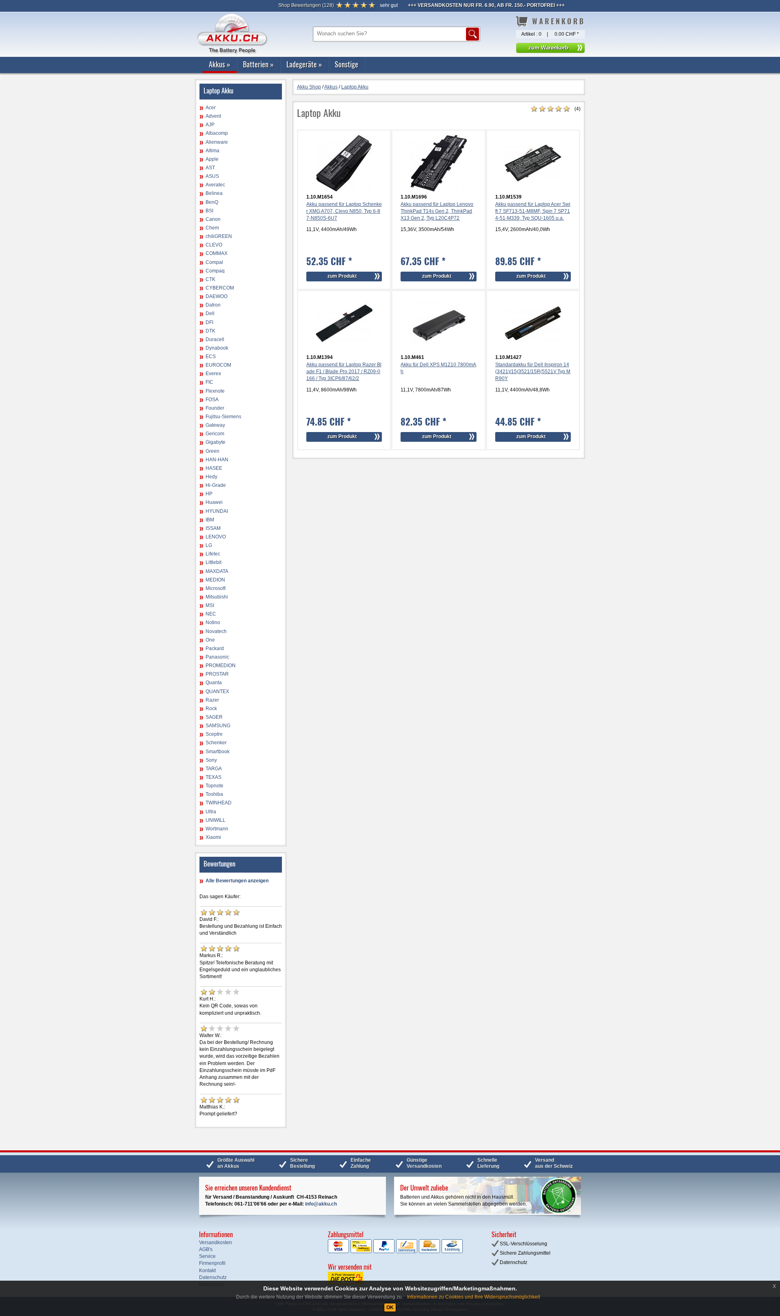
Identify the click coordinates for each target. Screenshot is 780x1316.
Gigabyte (215, 442)
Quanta (214, 682)
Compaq (215, 271)
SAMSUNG (218, 725)
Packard (215, 648)
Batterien (258, 64)
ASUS (212, 176)
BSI (209, 211)
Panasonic (217, 657)
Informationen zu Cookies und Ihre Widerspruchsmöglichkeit (473, 1297)
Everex (213, 373)
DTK (210, 331)
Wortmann (217, 829)
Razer (212, 700)
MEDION (215, 580)
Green (212, 451)
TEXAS (213, 777)
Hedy (211, 477)
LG (209, 545)
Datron (213, 305)
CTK (210, 279)
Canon (213, 219)
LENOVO (216, 537)
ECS (211, 356)
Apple (212, 159)
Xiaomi (213, 837)
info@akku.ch (321, 1204)
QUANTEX (217, 691)
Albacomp (217, 133)
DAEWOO (217, 296)
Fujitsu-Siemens (223, 416)
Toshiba (214, 794)
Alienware (217, 142)
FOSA (212, 399)
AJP (210, 124)
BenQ (212, 202)
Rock (211, 708)
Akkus (219, 64)
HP (209, 494)
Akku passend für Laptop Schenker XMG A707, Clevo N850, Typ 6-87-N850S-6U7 (344, 211)
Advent (213, 116)
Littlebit (213, 562)
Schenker (216, 743)
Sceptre (214, 734)
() (306, 5)
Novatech (216, 631)
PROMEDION (221, 665)
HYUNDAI (217, 511)
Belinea (214, 193)
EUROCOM (218, 365)
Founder (215, 408)
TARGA (214, 768)
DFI (209, 322)
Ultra (211, 812)
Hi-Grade (216, 485)
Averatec (215, 185)
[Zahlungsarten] (395, 1251)
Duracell (215, 339)
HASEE (214, 468)
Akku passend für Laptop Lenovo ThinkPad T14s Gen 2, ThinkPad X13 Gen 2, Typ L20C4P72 (437, 211)
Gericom (215, 434)
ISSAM (213, 528)
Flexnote (215, 391)
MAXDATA (217, 571)
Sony (211, 760)
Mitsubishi (217, 597)
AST (210, 168)
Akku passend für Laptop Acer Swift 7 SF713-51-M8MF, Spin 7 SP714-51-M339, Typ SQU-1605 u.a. (532, 211)
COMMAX (217, 253)
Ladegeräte (304, 64)
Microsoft (215, 588)
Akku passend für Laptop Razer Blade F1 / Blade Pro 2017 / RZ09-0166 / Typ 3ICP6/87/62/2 (343, 371)
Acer (211, 107)
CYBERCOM (220, 288)
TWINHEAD (219, 803)
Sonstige (346, 64)
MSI (210, 605)
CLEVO (214, 245)
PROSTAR (217, 674)
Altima (212, 150)
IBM (210, 520)
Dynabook (217, 348)
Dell (210, 313)
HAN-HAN (217, 459)
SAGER (214, 717)
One (210, 640)
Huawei (214, 502)
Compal (214, 262)
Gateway (215, 425)
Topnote (214, 786)
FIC (209, 382)
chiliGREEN (219, 236)
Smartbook (218, 751)
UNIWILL (215, 820)
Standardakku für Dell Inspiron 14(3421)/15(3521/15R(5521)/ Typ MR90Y (532, 371)
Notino (213, 622)
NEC (211, 614)
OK (390, 1307)
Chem (212, 228)
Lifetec (213, 554)
